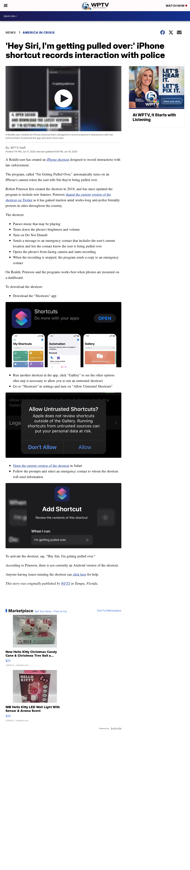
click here (79, 574)
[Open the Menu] (6, 5)
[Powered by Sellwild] (116, 728)
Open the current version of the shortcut (41, 465)
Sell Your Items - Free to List (51, 611)
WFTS (65, 583)
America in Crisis (39, 32)
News (11, 32)
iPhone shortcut (58, 159)
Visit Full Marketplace (109, 610)
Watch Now (175, 5)
